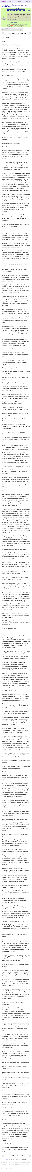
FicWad (3, 1)
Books (11, 5)
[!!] (12, 25)
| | (20, 30)
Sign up (8, 1159)
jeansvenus (26, 10)
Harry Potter (19, 5)
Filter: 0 (20, 2)
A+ (10, 30)
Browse (11, 2)
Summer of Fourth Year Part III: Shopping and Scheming (16, 9)
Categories (4, 5)
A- (2, 30)
